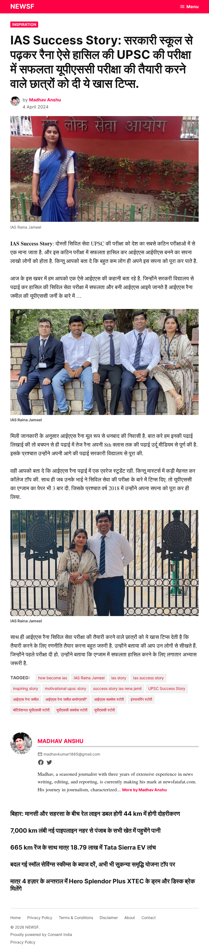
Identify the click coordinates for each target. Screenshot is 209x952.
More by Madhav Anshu (144, 789)
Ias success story (148, 677)
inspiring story (25, 688)
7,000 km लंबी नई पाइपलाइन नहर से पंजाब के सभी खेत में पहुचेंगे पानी (85, 830)
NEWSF (22, 6)
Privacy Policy (39, 917)
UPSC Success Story (166, 688)
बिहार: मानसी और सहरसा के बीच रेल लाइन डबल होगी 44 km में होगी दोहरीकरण (95, 813)
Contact (149, 917)
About (129, 917)
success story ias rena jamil (117, 688)
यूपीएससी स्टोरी (104, 710)
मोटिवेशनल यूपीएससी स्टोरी (31, 710)
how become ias (52, 677)
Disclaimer (109, 917)
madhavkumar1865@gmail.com (72, 754)
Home (15, 917)
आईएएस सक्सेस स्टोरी (109, 699)
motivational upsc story (65, 688)
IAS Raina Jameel (89, 677)
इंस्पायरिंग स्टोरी (141, 699)
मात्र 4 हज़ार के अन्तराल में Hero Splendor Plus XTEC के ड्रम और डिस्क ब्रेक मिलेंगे (102, 884)
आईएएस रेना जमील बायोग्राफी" (66, 699)
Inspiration (24, 24)
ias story (118, 677)
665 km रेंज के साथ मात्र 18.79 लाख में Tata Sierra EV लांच (83, 847)
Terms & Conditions (76, 917)
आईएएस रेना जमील (26, 699)
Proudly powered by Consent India (41, 934)
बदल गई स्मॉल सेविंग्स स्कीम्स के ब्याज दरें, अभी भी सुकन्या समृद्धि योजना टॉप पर (92, 864)
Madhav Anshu (45, 99)
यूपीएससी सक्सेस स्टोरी (71, 710)
